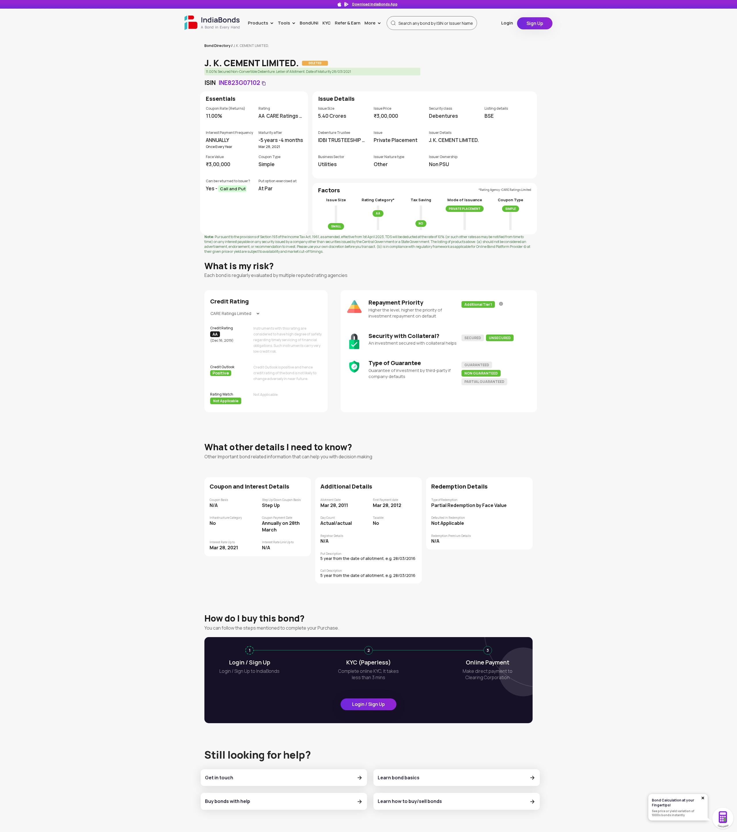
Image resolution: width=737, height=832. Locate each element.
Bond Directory (217, 45)
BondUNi (309, 23)
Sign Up (535, 23)
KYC (326, 23)
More (373, 23)
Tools (288, 23)
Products (262, 23)
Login (507, 23)
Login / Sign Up (368, 704)
